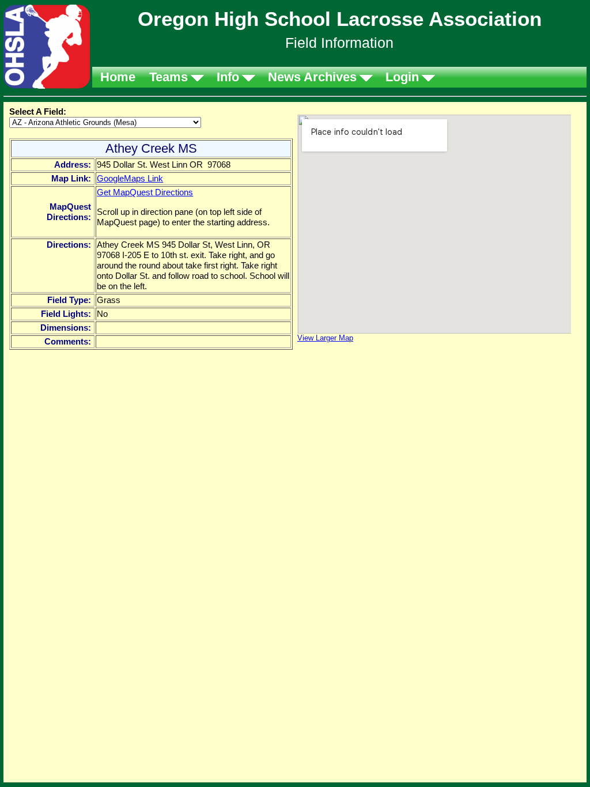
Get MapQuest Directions (145, 192)
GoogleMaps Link (130, 178)
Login (402, 77)
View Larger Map (325, 338)
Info (228, 77)
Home (117, 77)
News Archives (312, 77)
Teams (168, 77)
